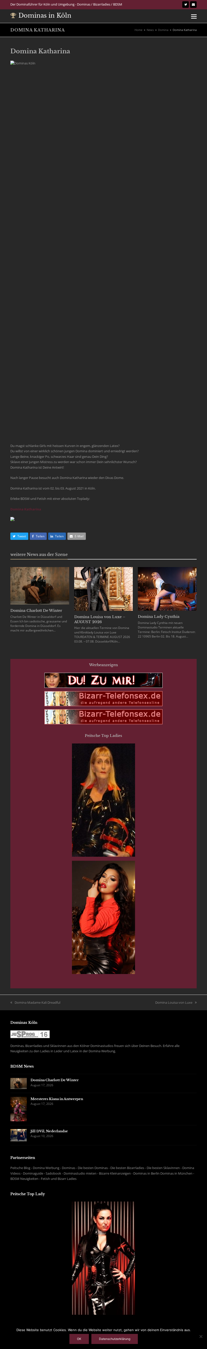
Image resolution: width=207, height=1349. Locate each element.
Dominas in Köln (44, 15)
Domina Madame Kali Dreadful (37, 1002)
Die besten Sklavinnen (163, 1168)
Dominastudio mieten (80, 1173)
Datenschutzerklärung (114, 1339)
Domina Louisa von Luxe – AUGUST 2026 (99, 619)
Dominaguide (33, 1173)
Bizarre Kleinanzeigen (115, 1173)
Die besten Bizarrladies (127, 1168)
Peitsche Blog (20, 1168)
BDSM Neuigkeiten (24, 1178)
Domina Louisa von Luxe (173, 1002)
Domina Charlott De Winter (36, 610)
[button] (194, 16)
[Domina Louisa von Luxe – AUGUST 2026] (103, 588)
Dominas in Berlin (146, 1173)
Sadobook (53, 1173)
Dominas (68, 1168)
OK (79, 1339)
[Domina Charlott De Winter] (39, 585)
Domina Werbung (46, 1168)
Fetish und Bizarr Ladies (58, 1178)
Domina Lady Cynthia (158, 616)
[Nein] (200, 1336)
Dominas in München (176, 1173)
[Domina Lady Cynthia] (167, 588)
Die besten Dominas (93, 1168)
